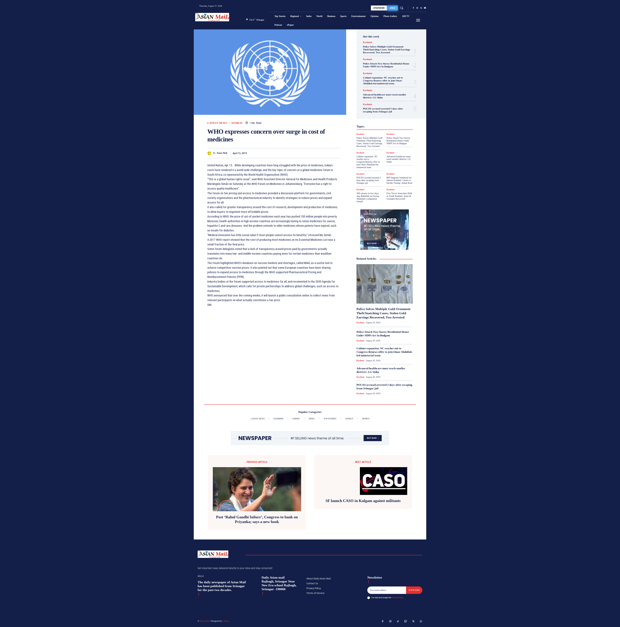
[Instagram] (417, 8)
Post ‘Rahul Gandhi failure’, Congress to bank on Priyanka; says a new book (257, 519)
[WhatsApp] (336, 153)
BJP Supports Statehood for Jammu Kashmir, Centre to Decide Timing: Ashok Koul (399, 180)
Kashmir (367, 42)
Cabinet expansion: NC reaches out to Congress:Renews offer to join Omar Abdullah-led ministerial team (383, 80)
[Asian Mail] (210, 153)
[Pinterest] (329, 153)
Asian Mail (222, 153)
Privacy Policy (397, 597)
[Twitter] (421, 8)
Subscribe (414, 590)
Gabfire (225, 621)
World (236, 123)
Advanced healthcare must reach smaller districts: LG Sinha (399, 159)
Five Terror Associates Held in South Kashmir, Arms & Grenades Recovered (399, 196)
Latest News (217, 123)
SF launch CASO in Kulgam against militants (363, 501)
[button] (402, 8)
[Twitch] (406, 621)
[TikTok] (398, 621)
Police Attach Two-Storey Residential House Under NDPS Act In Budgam (386, 65)
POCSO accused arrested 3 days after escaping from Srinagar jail (383, 110)
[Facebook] (413, 8)
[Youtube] (425, 8)
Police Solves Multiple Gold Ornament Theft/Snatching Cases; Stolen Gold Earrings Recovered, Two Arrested (386, 49)
